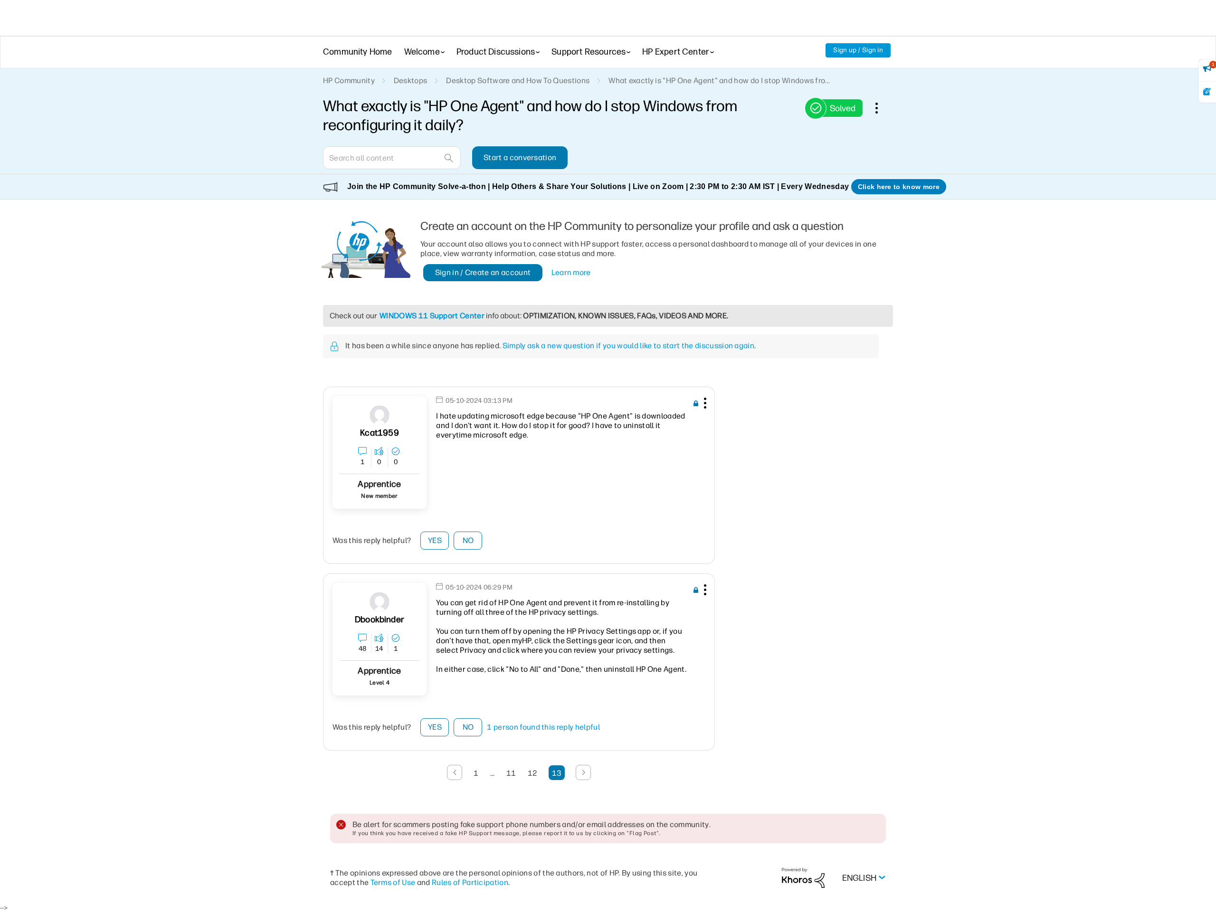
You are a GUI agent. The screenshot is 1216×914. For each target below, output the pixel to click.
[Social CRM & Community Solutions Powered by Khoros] (803, 878)
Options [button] (882, 108)
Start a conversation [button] (520, 157)
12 (532, 773)
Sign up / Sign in (858, 50)
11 (511, 773)
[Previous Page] (454, 772)
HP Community (349, 80)
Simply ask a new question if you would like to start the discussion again (628, 345)
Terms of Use (393, 882)
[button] (704, 405)
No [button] (468, 540)
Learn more (571, 272)
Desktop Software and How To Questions (517, 80)
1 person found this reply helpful (543, 727)
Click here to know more (899, 186)
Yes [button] (435, 540)
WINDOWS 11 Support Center (432, 315)
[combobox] (392, 157)
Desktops (411, 80)
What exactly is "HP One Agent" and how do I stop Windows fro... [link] (719, 80)
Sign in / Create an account (483, 272)
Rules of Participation (470, 882)
